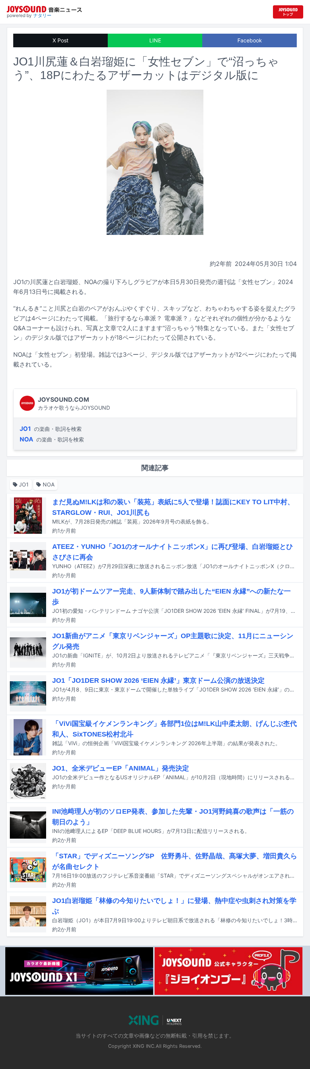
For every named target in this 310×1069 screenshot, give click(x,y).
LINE (155, 40)
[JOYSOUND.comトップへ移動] (288, 12)
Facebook (249, 40)
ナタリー (42, 15)
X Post (60, 40)
